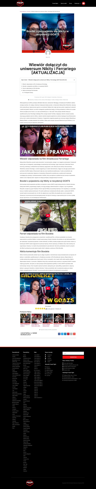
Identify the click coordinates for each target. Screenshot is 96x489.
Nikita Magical (48, 99)
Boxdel (43, 99)
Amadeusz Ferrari (37, 99)
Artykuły (28, 11)
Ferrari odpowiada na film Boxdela (31, 88)
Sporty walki (64, 3)
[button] (59, 334)
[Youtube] (83, 3)
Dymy (70, 3)
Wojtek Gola (65, 99)
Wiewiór (60, 99)
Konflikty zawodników (52, 329)
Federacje (77, 3)
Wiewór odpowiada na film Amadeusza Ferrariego (34, 84)
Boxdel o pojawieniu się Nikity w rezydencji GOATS (35, 86)
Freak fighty (55, 3)
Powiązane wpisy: (28, 92)
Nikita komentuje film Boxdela (30, 90)
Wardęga (57, 99)
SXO (83, 482)
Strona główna (23, 11)
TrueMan (53, 99)
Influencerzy (59, 97)
